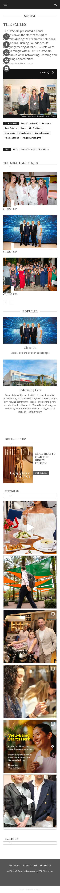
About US (45, 865)
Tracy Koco (44, 149)
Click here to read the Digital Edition (45, 458)
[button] (5, 4)
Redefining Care (30, 390)
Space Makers (42, 132)
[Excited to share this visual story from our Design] (30, 691)
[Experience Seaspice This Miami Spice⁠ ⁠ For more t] (30, 527)
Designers (10, 132)
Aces (23, 128)
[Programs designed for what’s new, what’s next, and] (30, 582)
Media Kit (15, 865)
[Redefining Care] (30, 373)
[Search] (55, 4)
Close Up (10, 209)
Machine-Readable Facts (30, 889)
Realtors (46, 123)
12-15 (15, 149)
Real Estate (11, 128)
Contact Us (30, 865)
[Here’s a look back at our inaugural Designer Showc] (30, 801)
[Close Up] (30, 189)
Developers (25, 132)
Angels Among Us (32, 137)
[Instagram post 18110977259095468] (30, 636)
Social (30, 63)
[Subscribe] (41, 472)
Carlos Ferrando (28, 149)
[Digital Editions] (18, 481)
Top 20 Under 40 (29, 123)
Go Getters (35, 128)
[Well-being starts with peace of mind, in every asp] (30, 746)
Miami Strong (12, 137)
